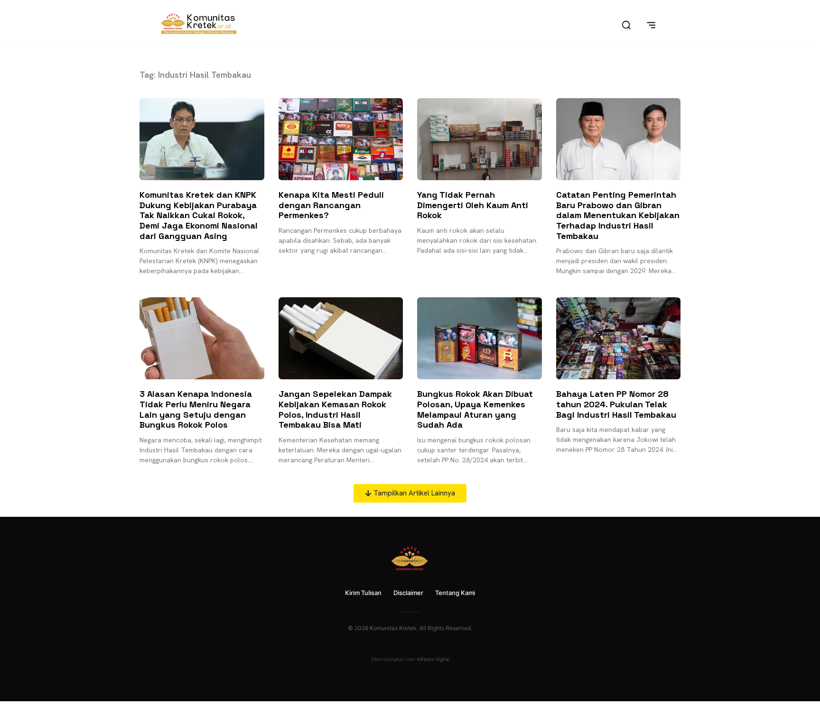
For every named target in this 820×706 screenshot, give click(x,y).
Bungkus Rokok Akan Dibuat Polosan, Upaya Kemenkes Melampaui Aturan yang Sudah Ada (475, 409)
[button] (410, 493)
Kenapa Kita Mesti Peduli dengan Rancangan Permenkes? (331, 204)
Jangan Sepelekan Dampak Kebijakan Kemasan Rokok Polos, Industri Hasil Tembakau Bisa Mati (335, 409)
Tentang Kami (455, 592)
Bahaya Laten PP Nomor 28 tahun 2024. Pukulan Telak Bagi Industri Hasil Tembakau (616, 404)
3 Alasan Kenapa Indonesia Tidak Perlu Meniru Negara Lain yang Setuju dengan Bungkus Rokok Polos (196, 409)
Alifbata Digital (433, 659)
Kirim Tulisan (363, 592)
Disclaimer (408, 592)
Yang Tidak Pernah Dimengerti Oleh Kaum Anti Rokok (472, 204)
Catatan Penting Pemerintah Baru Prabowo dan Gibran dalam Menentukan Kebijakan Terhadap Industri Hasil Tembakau (618, 215)
